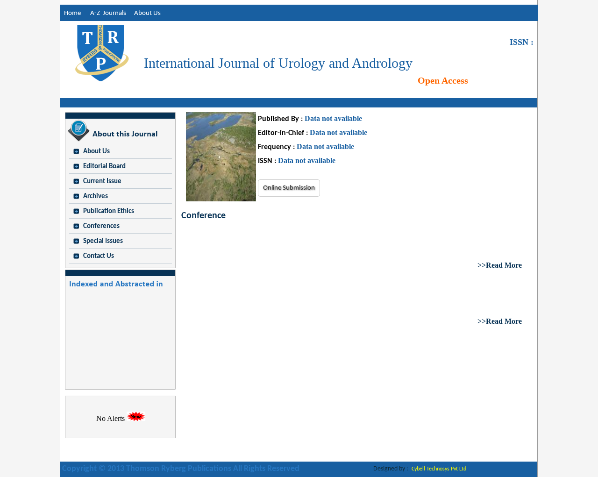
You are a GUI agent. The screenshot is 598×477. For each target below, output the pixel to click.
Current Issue (102, 181)
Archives (95, 196)
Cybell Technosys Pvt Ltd (439, 469)
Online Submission (289, 188)
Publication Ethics (108, 211)
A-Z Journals (110, 13)
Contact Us (98, 256)
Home (70, 13)
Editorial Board (104, 166)
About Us (147, 13)
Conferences (101, 226)
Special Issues (103, 241)
